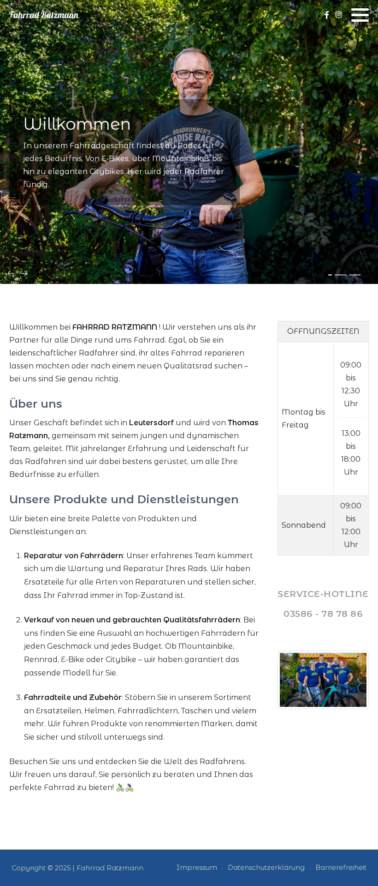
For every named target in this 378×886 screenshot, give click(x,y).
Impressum (197, 867)
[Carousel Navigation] (189, 272)
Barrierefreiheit (340, 867)
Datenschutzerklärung (266, 867)
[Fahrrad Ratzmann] (43, 14)
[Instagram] (338, 15)
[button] (360, 15)
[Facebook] (326, 15)
